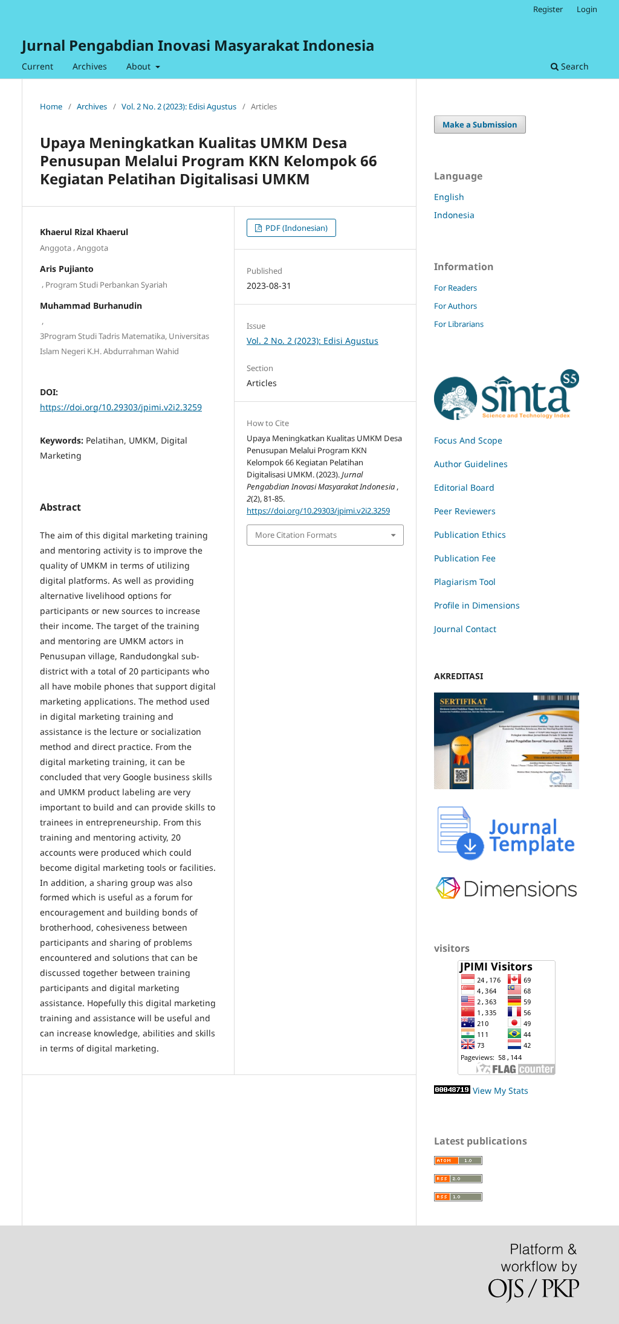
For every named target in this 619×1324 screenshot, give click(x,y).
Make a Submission (479, 124)
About (139, 66)
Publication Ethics (470, 534)
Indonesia (454, 215)
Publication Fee (465, 558)
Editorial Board (464, 487)
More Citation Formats (296, 534)
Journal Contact (465, 629)
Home (51, 106)
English (449, 196)
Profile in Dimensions (477, 605)
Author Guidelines (471, 464)
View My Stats (500, 1090)
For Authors (455, 305)
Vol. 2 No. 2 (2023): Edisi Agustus (179, 106)
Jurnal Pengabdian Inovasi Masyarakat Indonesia (198, 45)
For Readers (455, 287)
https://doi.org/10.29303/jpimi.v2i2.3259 (121, 407)
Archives (90, 66)
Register (548, 9)
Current (37, 66)
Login (587, 9)
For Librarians (459, 323)
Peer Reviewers (465, 511)
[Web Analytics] (452, 1090)
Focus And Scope (468, 440)
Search (574, 66)
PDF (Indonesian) (296, 227)
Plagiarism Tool (465, 581)
